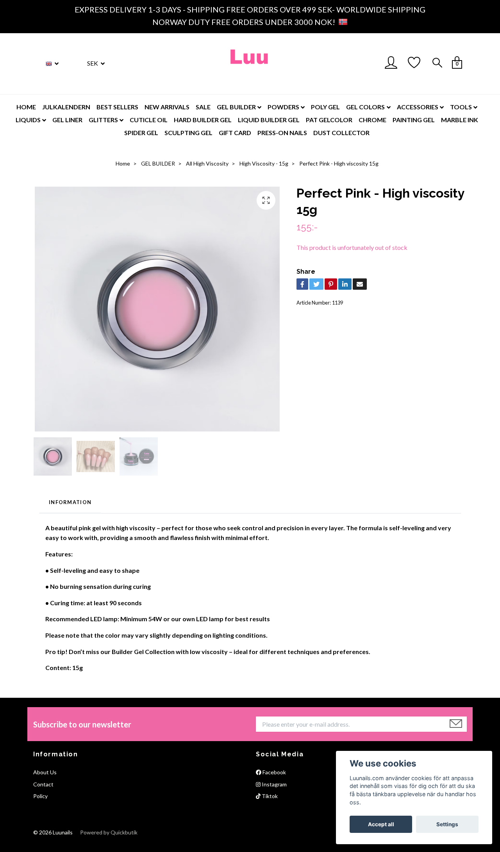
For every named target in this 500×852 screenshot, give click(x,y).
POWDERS (283, 107)
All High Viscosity (207, 163)
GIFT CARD (235, 132)
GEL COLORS (365, 107)
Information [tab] (70, 502)
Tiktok (269, 796)
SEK (93, 63)
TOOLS (461, 107)
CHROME (372, 119)
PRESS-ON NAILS (282, 132)
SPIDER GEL (141, 132)
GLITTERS (103, 119)
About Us (45, 772)
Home (123, 163)
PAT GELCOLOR (329, 119)
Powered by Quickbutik (109, 832)
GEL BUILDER (236, 107)
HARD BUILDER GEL (203, 119)
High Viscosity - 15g (263, 163)
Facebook (273, 772)
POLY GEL (325, 107)
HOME (26, 107)
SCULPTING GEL (188, 132)
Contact (43, 784)
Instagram (274, 784)
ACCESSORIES (417, 107)
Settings (447, 824)
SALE (203, 107)
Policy (40, 796)
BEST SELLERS (117, 107)
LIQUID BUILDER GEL (269, 119)
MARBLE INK (459, 119)
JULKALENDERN (66, 107)
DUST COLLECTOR (341, 132)
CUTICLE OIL (149, 119)
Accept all (381, 824)
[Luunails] (249, 64)
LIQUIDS (28, 119)
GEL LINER (67, 119)
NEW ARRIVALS (167, 107)
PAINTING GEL (414, 119)
